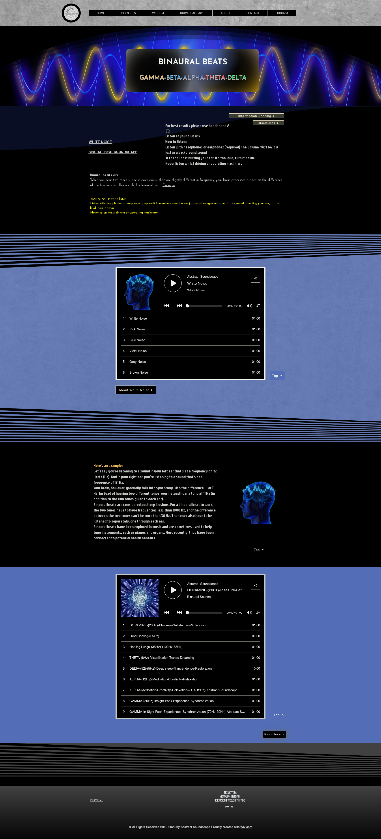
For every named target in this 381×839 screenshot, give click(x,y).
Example (168, 185)
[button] (128, 13)
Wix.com (246, 827)
